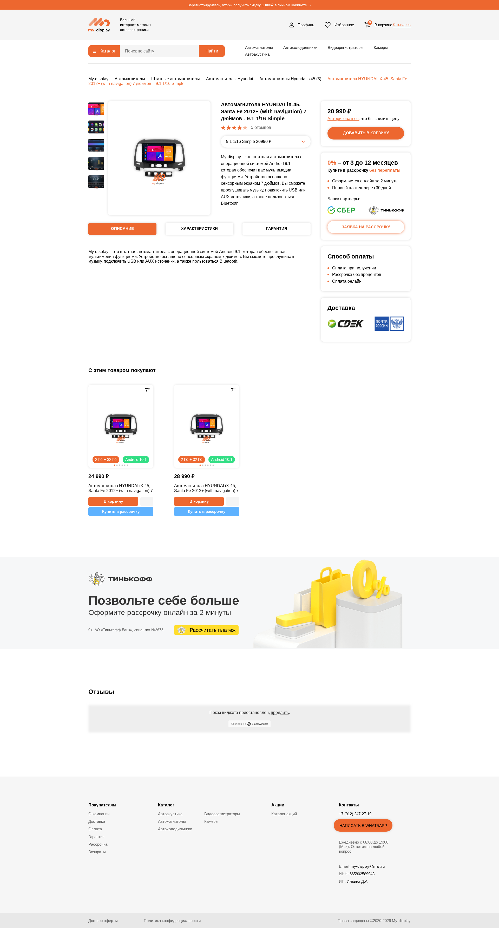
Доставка (96, 821)
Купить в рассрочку (121, 511)
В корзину (113, 501)
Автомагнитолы (259, 47)
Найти (212, 51)
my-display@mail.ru (368, 866)
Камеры (381, 47)
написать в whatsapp (363, 825)
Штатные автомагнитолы (175, 79)
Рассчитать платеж (212, 630)
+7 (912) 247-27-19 (355, 814)
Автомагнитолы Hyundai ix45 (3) (290, 79)
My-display (98, 79)
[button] (146, 501)
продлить (280, 712)
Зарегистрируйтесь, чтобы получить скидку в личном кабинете (247, 5)
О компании (98, 814)
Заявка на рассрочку (366, 227)
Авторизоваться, (343, 118)
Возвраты (97, 852)
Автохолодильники (300, 47)
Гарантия (96, 836)
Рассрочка (97, 844)
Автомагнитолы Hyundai (229, 79)
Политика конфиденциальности (172, 920)
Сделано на (238, 723)
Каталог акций (284, 814)
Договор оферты (103, 920)
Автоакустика (257, 54)
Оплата (95, 829)
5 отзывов (261, 127)
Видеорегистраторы (345, 47)
